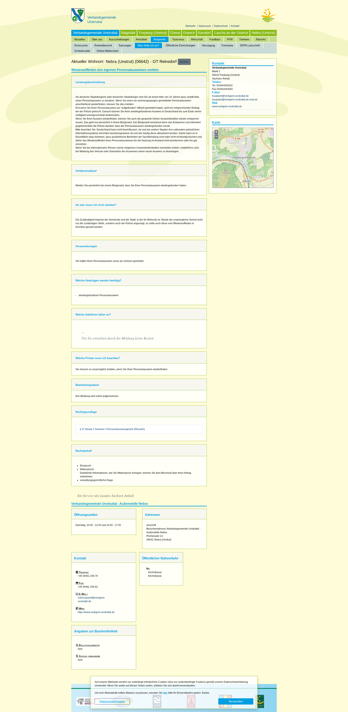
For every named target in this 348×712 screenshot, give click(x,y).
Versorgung (208, 45)
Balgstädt (128, 33)
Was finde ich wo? (148, 45)
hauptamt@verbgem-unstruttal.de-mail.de (235, 99)
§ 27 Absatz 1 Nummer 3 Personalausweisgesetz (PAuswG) (112, 429)
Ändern (184, 61)
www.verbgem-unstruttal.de (227, 106)
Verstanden (236, 701)
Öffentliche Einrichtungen (180, 45)
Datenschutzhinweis (112, 701)
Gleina (175, 33)
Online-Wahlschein (107, 50)
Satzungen (125, 45)
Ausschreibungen (119, 39)
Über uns (97, 39)
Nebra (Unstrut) (263, 33)
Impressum (205, 26)
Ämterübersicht (103, 45)
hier (165, 692)
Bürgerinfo (160, 39)
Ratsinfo (261, 39)
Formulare (227, 45)
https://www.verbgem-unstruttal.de (96, 612)
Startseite (190, 26)
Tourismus (178, 39)
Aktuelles (79, 39)
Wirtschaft (197, 39)
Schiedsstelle (82, 50)
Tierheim (244, 39)
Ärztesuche (81, 45)
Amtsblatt (141, 39)
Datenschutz (221, 26)
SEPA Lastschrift (250, 45)
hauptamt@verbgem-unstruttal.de (230, 96)
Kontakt (235, 26)
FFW (230, 39)
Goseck (189, 33)
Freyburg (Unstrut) (153, 33)
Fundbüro (214, 39)
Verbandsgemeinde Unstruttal (95, 33)
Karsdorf (204, 33)
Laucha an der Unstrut (231, 33)
